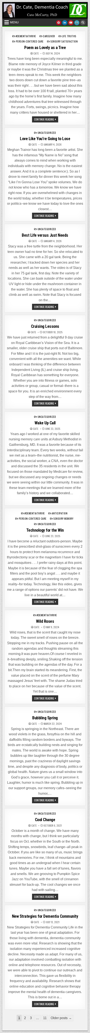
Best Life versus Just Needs (45, 235)
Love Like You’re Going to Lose (45, 138)
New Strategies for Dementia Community (45, 916)
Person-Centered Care (30, 41)
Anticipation (59, 513)
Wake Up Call (45, 422)
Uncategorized (47, 132)
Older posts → (61, 1018)
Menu (14, 22)
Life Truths (69, 36)
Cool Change (45, 819)
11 (45, 1018)
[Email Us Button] (76, 22)
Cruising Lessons (45, 326)
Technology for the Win (45, 530)
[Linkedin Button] (64, 22)
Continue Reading (46, 119)
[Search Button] (82, 22)
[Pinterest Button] (58, 22)
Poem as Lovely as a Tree (45, 47)
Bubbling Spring (45, 717)
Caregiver (49, 36)
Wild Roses (45, 621)
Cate (36, 53)
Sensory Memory (63, 518)
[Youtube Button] (70, 22)
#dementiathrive (26, 36)
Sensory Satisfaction (64, 41)
